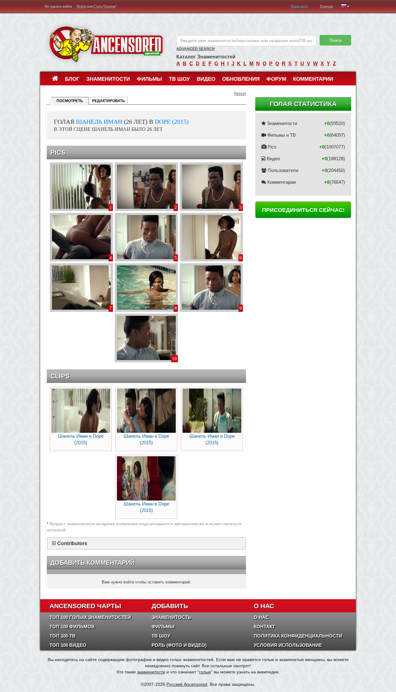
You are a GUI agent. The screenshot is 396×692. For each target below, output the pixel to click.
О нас (261, 617)
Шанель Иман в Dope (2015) (81, 439)
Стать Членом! (105, 6)
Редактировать (108, 101)
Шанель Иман (99, 121)
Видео (206, 79)
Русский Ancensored (186, 684)
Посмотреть (70, 101)
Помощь (326, 6)
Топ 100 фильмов (72, 626)
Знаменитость (171, 617)
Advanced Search (195, 49)
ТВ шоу (179, 79)
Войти (81, 6)
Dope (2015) (172, 121)
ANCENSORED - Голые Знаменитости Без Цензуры (106, 44)
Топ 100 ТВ (62, 635)
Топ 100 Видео (68, 645)
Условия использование (288, 645)
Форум (276, 79)
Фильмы (149, 79)
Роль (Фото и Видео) (179, 645)
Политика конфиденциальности (298, 635)
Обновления (241, 79)
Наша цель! (299, 6)
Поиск (335, 40)
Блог (72, 79)
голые (205, 671)
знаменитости (151, 671)
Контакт (264, 626)
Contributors (72, 543)
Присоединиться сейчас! (303, 210)
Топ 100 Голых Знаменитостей (90, 617)
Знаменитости (108, 79)
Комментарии (313, 79)
